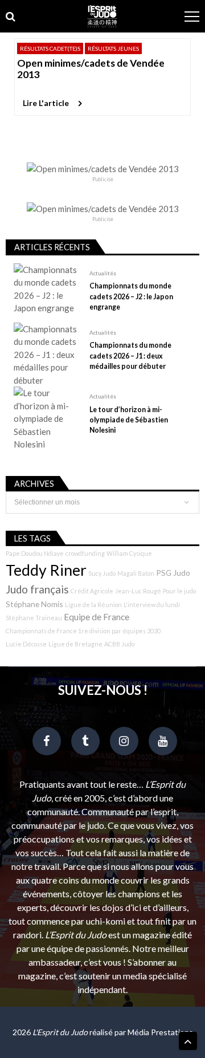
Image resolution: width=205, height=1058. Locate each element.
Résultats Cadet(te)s (50, 48)
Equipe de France (96, 617)
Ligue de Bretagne (75, 644)
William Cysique (129, 553)
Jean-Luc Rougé (138, 591)
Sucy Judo (102, 573)
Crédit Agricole (92, 591)
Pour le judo (179, 591)
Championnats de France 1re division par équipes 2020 (83, 630)
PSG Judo (173, 572)
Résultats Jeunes (113, 48)
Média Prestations (160, 1032)
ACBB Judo (119, 644)
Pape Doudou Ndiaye (35, 553)
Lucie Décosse (26, 644)
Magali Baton (135, 573)
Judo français (37, 589)
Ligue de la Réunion (93, 604)
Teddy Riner (46, 570)
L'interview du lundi (152, 604)
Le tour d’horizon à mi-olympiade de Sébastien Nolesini (128, 419)
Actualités (102, 273)
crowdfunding (85, 553)
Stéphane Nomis (34, 604)
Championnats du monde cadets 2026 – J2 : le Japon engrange (131, 296)
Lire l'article (46, 103)
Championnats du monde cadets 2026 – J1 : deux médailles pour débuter (130, 355)
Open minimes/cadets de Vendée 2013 (91, 69)
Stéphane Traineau (34, 617)
